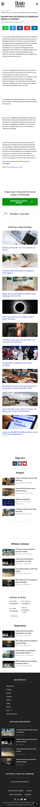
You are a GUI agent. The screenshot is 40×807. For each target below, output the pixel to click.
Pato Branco (10, 686)
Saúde (8, 703)
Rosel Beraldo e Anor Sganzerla (24, 501)
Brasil (7, 10)
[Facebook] (20, 463)
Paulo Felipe (20, 563)
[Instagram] (15, 463)
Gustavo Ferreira (21, 655)
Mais (8, 710)
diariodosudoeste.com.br (14, 167)
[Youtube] (24, 463)
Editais (8, 707)
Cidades (8, 689)
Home (2, 10)
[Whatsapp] (18, 799)
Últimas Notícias (11, 714)
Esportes (9, 696)
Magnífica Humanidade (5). (22, 499)
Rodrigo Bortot (20, 554)
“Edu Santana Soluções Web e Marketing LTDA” (20, 804)
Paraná (8, 700)
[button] (37, 4)
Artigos (8, 693)
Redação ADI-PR (21, 482)
